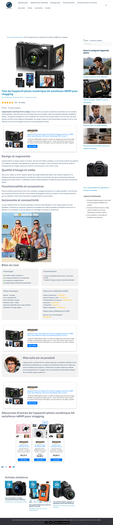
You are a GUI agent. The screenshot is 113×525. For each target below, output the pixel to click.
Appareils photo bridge (20, 502)
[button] (106, 5)
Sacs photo (21, 8)
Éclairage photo (55, 2)
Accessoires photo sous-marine (87, 2)
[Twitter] (6, 467)
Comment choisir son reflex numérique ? (95, 77)
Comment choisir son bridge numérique (95, 125)
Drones (30, 8)
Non (51, 522)
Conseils (47, 8)
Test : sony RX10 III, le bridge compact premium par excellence (15, 498)
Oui (46, 522)
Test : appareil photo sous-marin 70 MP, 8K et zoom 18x (39, 505)
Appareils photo (23, 2)
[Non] (111, 521)
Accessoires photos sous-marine (38, 508)
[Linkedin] (13, 467)
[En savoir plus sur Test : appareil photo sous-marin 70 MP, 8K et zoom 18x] (40, 491)
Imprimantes (38, 8)
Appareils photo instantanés (39, 2)
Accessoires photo (69, 2)
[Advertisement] (56, 23)
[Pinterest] (10, 467)
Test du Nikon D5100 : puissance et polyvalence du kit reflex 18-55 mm (63, 502)
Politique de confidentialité (61, 522)
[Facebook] (2, 467)
